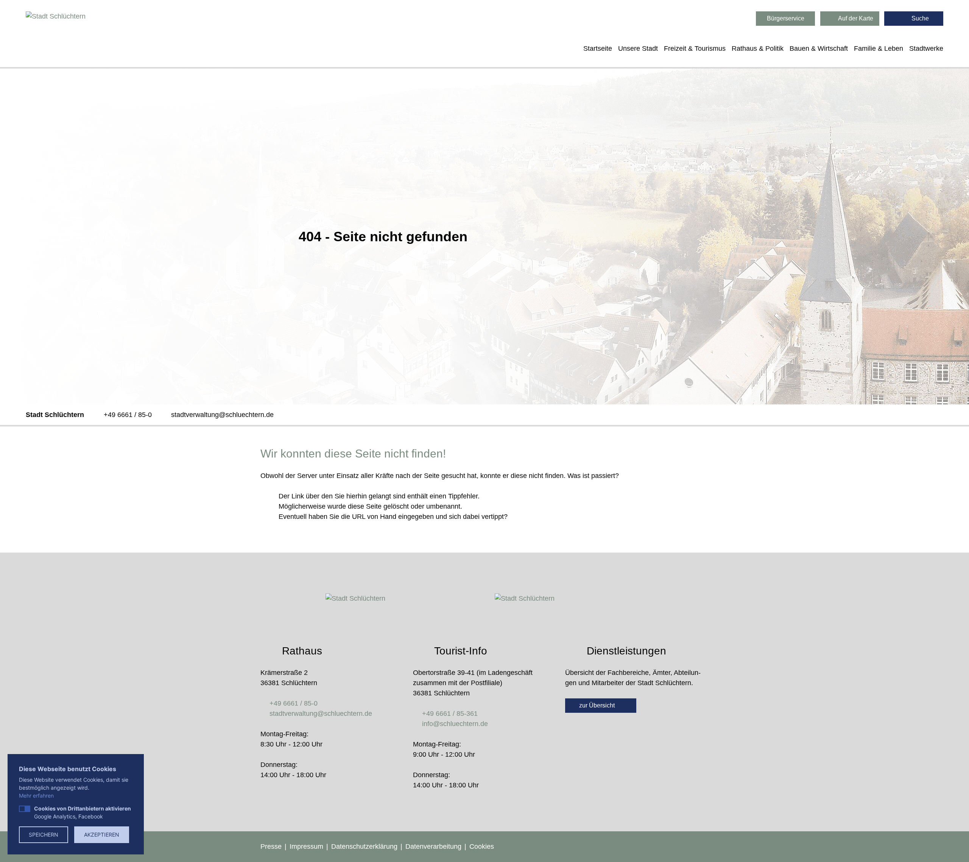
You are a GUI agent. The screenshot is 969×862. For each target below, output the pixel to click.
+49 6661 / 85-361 (450, 713)
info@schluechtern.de (455, 724)
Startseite (597, 48)
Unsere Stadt (638, 48)
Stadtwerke (926, 48)
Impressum (306, 846)
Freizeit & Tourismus (695, 48)
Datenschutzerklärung (364, 846)
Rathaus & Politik (758, 48)
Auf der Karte (855, 18)
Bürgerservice (785, 18)
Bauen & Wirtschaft (819, 48)
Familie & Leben (878, 48)
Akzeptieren (101, 834)
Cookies (481, 846)
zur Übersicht (597, 705)
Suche (919, 18)
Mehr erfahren (36, 795)
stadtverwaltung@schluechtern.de (222, 415)
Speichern (43, 834)
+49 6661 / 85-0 (128, 415)
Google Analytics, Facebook (82, 812)
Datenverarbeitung (433, 846)
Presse (271, 846)
